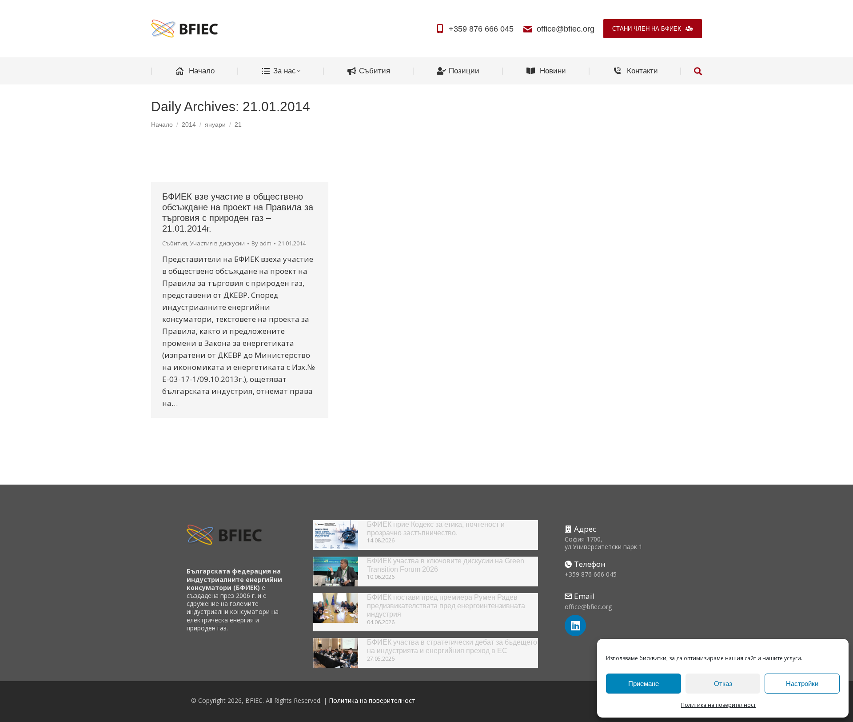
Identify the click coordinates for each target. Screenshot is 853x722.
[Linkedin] (575, 625)
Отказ (723, 683)
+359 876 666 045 (481, 28)
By (261, 243)
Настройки (802, 683)
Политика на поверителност (718, 705)
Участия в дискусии (217, 243)
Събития (174, 243)
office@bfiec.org (565, 28)
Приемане (643, 683)
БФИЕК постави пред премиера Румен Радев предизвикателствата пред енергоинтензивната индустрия (446, 606)
